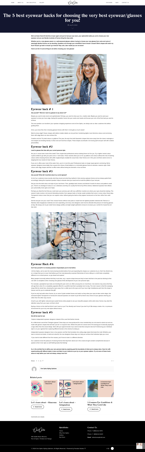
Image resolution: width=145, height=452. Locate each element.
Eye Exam (62, 437)
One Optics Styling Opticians (49, 368)
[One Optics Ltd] (72, 2)
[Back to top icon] (112, 448)
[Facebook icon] (107, 448)
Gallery (61, 435)
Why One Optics (64, 433)
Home (61, 431)
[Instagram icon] (108, 448)
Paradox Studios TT (80, 448)
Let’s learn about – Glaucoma (44, 402)
